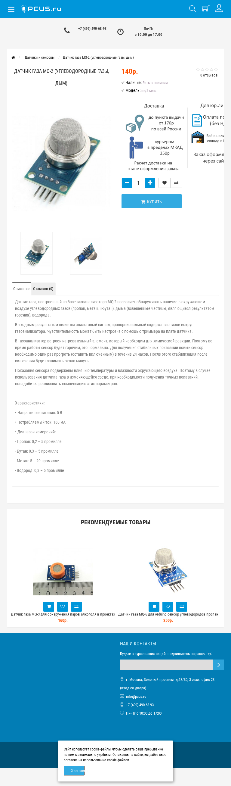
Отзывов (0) (43, 288)
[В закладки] (165, 183)
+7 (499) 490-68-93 (92, 29)
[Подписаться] (218, 665)
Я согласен (78, 771)
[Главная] (13, 57)
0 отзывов (209, 75)
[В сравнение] (176, 183)
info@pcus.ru (136, 696)
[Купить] (48, 607)
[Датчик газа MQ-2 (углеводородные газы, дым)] (61, 162)
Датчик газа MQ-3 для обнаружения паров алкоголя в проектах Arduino (63, 617)
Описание (21, 288)
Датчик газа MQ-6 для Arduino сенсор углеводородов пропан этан (168, 617)
